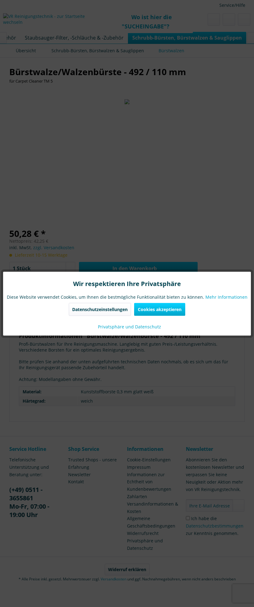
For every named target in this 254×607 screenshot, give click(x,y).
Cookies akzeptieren (160, 309)
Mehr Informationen (226, 297)
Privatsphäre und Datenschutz (129, 326)
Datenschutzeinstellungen (100, 309)
